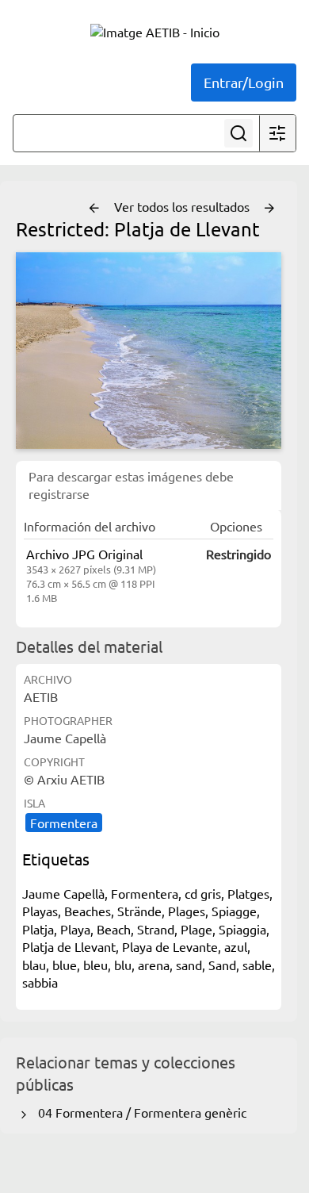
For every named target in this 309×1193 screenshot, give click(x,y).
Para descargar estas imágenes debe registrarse (131, 484)
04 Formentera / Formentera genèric (139, 1112)
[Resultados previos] (94, 208)
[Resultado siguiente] (269, 208)
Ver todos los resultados (183, 206)
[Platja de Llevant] (148, 350)
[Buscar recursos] (238, 133)
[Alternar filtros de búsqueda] (277, 133)
